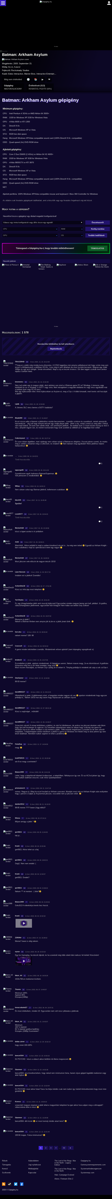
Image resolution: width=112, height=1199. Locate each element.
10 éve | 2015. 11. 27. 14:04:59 (38, 744)
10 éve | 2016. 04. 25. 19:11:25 (39, 600)
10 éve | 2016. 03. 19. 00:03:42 (37, 632)
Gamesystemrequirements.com (93, 1165)
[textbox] (30, 229)
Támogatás (6, 1165)
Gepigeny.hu (86, 1161)
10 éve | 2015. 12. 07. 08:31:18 (41, 708)
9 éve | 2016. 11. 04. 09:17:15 (40, 572)
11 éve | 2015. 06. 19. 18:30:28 (38, 975)
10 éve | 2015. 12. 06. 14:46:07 (41, 722)
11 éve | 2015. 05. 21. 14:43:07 (38, 1021)
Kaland (17, 67)
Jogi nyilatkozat (34, 1165)
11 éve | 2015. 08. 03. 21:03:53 (39, 902)
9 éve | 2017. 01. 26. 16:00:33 (39, 558)
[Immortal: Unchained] (28, 267)
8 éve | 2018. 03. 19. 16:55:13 (35, 486)
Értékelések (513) (40, 87)
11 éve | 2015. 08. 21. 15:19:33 (40, 804)
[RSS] (3, 1184)
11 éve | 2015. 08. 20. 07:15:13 (36, 818)
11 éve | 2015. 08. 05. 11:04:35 (37, 832)
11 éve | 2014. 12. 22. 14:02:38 (38, 1070)
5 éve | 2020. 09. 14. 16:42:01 (28, 456)
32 (64, 1148)
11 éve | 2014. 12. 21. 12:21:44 (39, 1132)
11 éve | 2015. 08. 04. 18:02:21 (37, 860)
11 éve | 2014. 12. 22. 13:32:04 (39, 1086)
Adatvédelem (33, 1161)
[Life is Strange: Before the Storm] (101, 267)
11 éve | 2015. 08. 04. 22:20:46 (35, 846)
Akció (10, 67)
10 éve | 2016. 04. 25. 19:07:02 (41, 616)
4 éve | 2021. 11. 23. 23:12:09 (40, 362)
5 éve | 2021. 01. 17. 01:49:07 (38, 418)
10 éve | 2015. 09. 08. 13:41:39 (39, 772)
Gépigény (13, 87)
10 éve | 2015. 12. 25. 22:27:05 (37, 660)
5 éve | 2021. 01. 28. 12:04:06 (35, 404)
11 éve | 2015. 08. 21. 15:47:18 (40, 788)
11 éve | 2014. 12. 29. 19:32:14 (40, 1042)
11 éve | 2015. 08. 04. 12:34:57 (35, 874)
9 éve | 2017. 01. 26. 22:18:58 (39, 528)
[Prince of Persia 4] (10, 267)
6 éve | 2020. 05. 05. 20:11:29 (39, 470)
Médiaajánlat (33, 1169)
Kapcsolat (32, 1173)
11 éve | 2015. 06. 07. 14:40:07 (36, 989)
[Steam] (9, 1184)
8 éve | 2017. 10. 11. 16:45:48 (36, 500)
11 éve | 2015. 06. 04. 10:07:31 (43, 1007)
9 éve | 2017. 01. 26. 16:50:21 (34, 542)
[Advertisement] (56, 28)
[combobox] (30, 229)
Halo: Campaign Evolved (64, 1175)
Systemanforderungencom (91, 1169)
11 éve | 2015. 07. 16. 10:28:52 (37, 938)
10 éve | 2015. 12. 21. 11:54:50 (39, 678)
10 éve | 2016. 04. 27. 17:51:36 (41, 586)
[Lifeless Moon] (83, 267)
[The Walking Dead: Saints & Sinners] (47, 267)
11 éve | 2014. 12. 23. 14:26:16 (39, 1056)
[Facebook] (21, 1184)
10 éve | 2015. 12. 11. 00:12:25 (41, 692)
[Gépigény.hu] (55, 3)
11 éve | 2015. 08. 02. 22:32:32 (35, 916)
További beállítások (96, 235)
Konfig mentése (97, 229)
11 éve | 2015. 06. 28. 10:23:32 (35, 952)
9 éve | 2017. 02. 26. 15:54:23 (38, 514)
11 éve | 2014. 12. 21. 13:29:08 (38, 1118)
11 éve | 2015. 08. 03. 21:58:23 (37, 888)
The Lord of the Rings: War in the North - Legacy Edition (65, 1163)
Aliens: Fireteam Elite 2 (63, 1179)
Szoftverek (6, 1173)
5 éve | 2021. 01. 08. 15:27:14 (40, 438)
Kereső (5, 1169)
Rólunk (5, 1161)
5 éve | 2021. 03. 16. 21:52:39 (38, 382)
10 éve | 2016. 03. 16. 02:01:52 (38, 646)
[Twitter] (15, 1184)
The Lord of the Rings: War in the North (65, 1170)
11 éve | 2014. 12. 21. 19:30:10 (36, 1102)
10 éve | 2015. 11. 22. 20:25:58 (40, 758)
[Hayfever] (65, 267)
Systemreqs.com (87, 1173)
